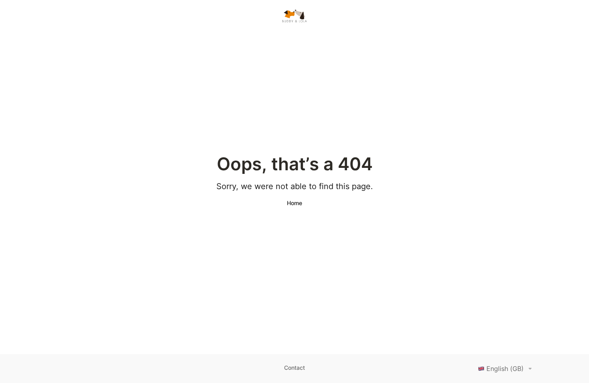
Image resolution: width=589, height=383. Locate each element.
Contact (294, 367)
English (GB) (505, 369)
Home (294, 203)
